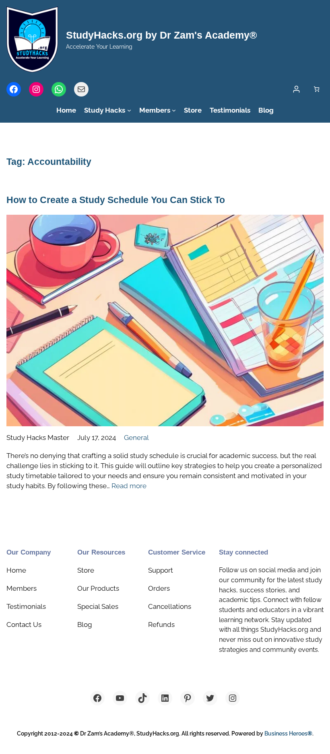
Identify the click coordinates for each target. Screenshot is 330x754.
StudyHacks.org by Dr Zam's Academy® (161, 35)
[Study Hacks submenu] (129, 110)
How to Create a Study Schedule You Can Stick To (115, 200)
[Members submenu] (174, 110)
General (136, 437)
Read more (128, 486)
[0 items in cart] (316, 89)
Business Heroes (288, 733)
